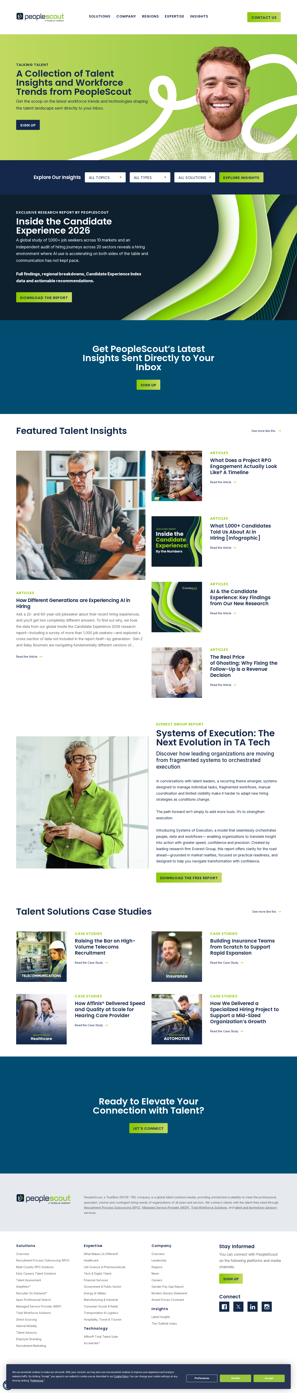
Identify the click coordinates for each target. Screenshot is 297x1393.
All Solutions (192, 177)
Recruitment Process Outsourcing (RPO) (112, 1207)
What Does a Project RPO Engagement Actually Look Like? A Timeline (243, 466)
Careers (157, 1280)
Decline (235, 1378)
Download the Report (44, 297)
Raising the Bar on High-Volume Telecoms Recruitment (105, 946)
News (155, 1273)
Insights (199, 16)
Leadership (159, 1260)
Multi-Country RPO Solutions (35, 1267)
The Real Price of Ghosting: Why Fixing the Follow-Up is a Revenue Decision (243, 666)
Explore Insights (241, 177)
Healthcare (91, 1260)
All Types (143, 177)
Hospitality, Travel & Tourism (102, 1319)
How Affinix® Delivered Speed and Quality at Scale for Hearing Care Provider (110, 1009)
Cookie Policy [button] (121, 1376)
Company (126, 16)
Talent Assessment (28, 1280)
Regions (150, 16)
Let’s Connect (148, 1128)
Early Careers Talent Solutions (36, 1273)
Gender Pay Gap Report (168, 1286)
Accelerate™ (92, 1343)
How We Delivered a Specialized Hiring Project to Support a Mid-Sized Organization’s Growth (244, 1012)
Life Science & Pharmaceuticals (104, 1267)
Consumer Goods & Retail (101, 1306)
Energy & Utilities (95, 1293)
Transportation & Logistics (101, 1313)
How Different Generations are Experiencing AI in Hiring (73, 603)
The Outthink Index (164, 1323)
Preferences (202, 1378)
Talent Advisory (26, 1332)
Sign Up (28, 125)
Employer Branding (28, 1339)
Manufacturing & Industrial (101, 1299)
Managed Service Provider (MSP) (165, 1207)
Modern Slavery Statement (169, 1293)
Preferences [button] (37, 1380)
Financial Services (96, 1280)
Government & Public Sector (102, 1286)
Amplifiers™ (23, 1286)
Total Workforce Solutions (209, 1207)
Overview (22, 1254)
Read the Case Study (89, 962)
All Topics (99, 177)
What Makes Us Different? (101, 1254)
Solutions (100, 16)
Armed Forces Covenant (168, 1299)
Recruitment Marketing (31, 1345)
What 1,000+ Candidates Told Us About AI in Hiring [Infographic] (240, 532)
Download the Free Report (189, 877)
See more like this (264, 431)
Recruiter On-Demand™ (31, 1293)
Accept (269, 1378)
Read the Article (26, 656)
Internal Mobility (26, 1326)
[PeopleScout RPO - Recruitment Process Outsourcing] (41, 17)
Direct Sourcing (26, 1319)
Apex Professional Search (33, 1299)
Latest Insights (161, 1317)
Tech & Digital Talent (97, 1273)
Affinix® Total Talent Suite (101, 1336)
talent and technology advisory (256, 1207)
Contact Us (264, 17)
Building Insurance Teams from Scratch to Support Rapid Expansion (242, 946)
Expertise (174, 16)
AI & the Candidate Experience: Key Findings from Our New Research (240, 597)
